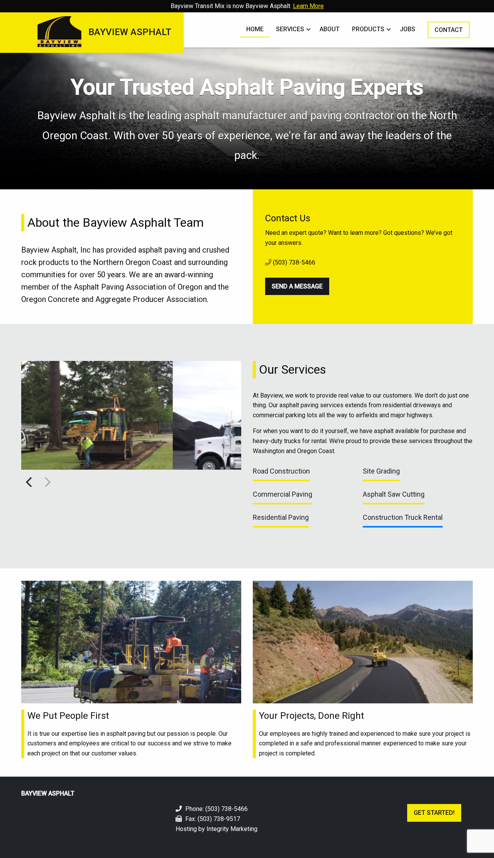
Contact (449, 30)
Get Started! (434, 812)
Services (290, 29)
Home (255, 29)
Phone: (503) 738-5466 (216, 808)
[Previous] (29, 482)
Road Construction (281, 471)
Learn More (308, 6)
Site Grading (381, 471)
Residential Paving (281, 517)
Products (368, 29)
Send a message (297, 286)
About (330, 29)
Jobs (407, 29)
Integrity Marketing (231, 829)
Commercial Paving (282, 494)
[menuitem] (255, 30)
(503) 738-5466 (293, 262)
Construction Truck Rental (403, 517)
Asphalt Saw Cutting (394, 494)
